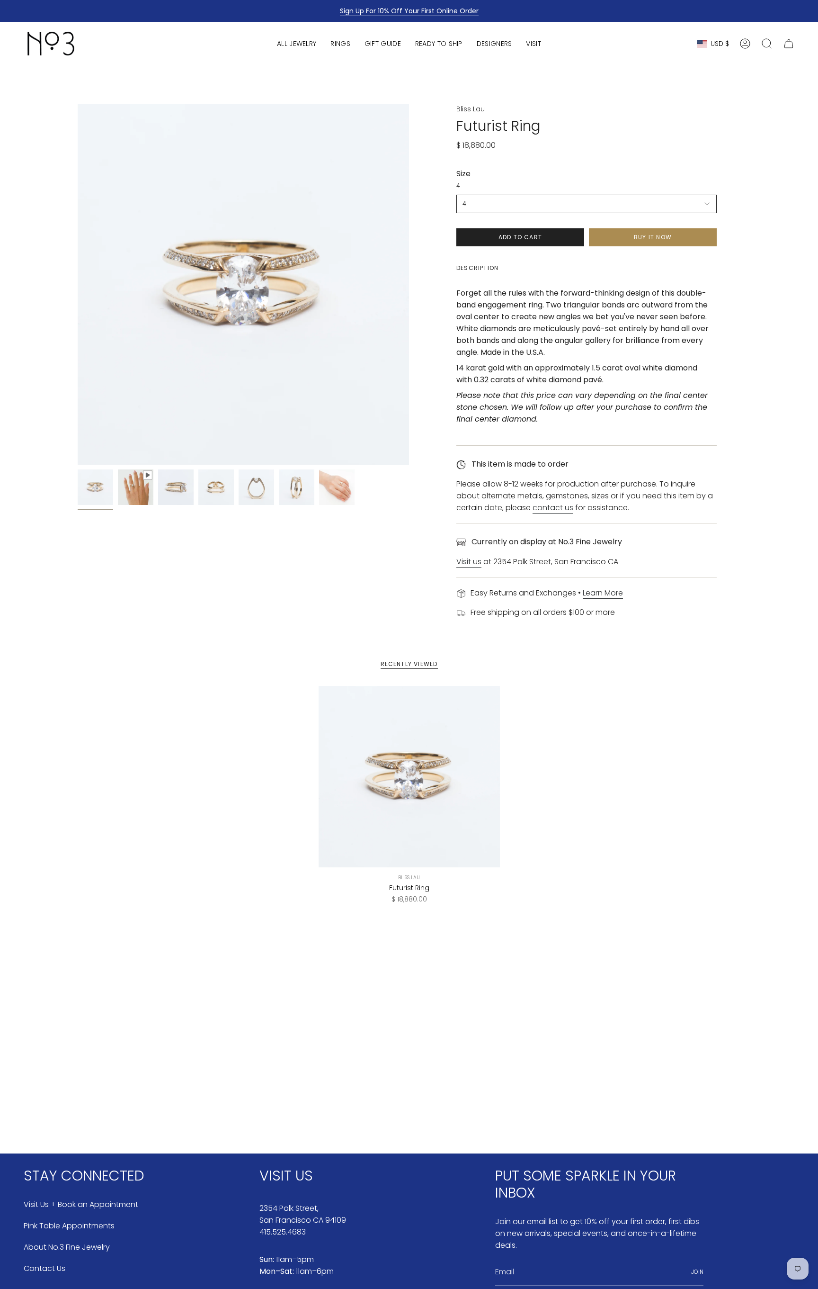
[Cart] (789, 44)
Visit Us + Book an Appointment (81, 1204)
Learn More (603, 592)
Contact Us (44, 1268)
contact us (553, 507)
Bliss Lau (470, 109)
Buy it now (653, 237)
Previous (77, 284)
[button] (296, 43)
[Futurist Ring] (409, 776)
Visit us (468, 561)
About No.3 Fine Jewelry (67, 1247)
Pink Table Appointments (69, 1225)
